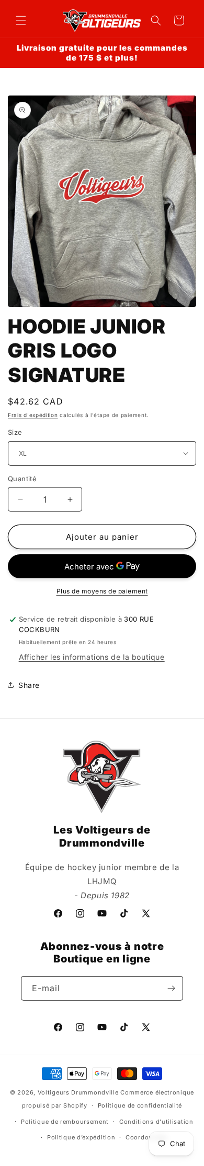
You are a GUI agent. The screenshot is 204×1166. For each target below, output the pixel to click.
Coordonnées (146, 1137)
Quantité (22, 478)
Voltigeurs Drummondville (78, 1092)
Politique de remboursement (65, 1121)
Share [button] (29, 685)
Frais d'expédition (33, 415)
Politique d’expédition (81, 1137)
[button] (20, 20)
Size (15, 432)
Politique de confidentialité (140, 1105)
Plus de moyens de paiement (102, 591)
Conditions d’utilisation (156, 1121)
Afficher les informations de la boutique (92, 656)
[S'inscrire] (171, 988)
